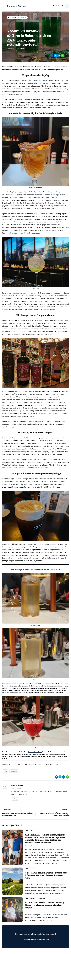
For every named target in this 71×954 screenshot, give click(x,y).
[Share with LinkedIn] (59, 55)
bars (5, 771)
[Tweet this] (55, 55)
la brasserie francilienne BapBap (37, 81)
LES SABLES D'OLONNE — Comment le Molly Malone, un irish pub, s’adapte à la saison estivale (44, 905)
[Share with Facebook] (51, 55)
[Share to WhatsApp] (62, 55)
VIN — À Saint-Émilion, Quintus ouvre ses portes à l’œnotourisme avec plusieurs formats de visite (47, 875)
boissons (14, 771)
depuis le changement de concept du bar (43, 544)
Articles (15, 799)
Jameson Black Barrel (35, 752)
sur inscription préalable (11, 92)
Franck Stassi (17, 785)
